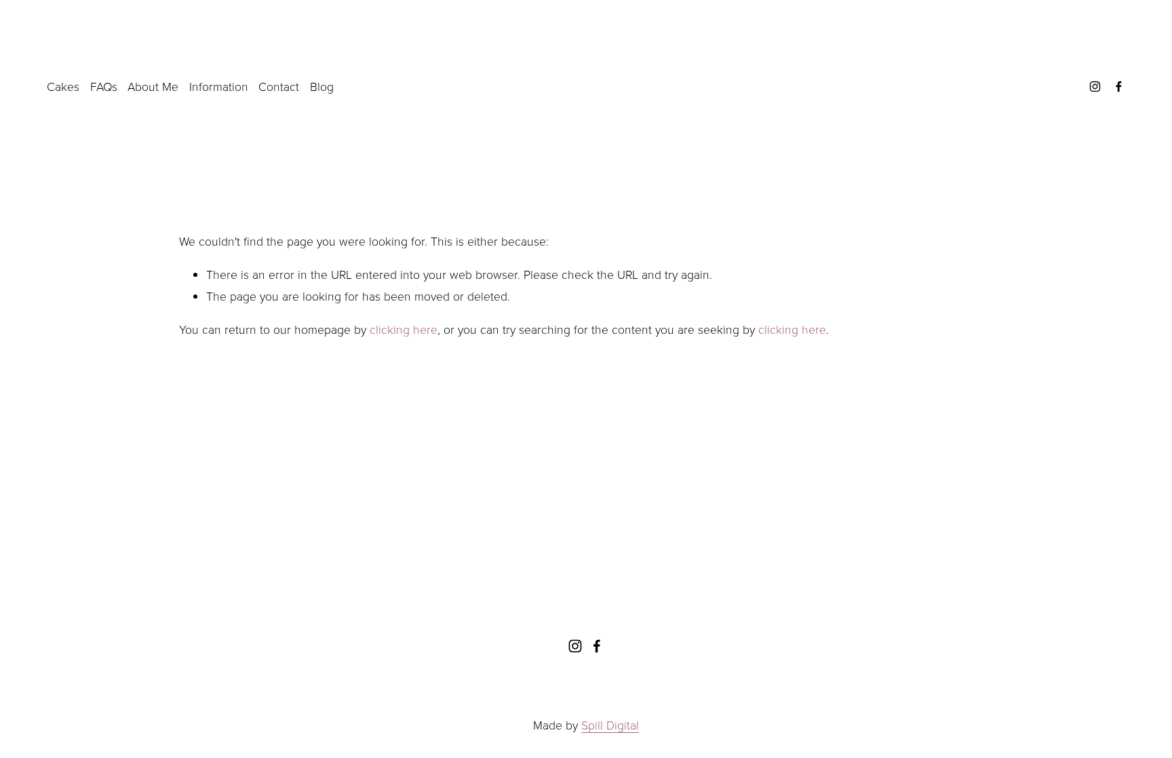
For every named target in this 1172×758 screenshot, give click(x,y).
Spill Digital (610, 725)
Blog (322, 86)
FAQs (103, 86)
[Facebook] (1118, 86)
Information (218, 86)
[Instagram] (1095, 86)
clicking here (403, 329)
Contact (278, 86)
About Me (153, 86)
